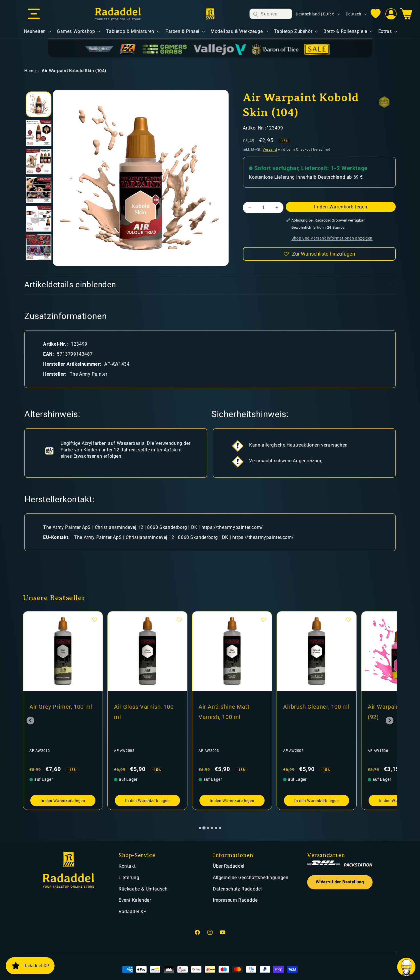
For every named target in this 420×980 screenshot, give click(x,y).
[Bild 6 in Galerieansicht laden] (38, 247)
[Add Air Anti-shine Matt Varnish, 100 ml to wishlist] (179, 619)
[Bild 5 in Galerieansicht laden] (38, 219)
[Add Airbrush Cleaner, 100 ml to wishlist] (264, 619)
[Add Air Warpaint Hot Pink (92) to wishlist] (348, 619)
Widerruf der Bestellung (340, 882)
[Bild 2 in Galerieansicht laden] (38, 133)
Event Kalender (135, 900)
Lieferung (129, 877)
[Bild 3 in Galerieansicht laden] (38, 161)
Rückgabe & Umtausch (143, 889)
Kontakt (127, 866)
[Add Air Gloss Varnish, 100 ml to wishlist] (94, 619)
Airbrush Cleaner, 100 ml (232, 706)
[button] (33, 14)
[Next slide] (389, 720)
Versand (270, 150)
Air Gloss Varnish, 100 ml (59, 711)
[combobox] (271, 14)
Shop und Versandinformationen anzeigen (332, 238)
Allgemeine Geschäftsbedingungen (251, 877)
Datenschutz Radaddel (237, 889)
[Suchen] (255, 14)
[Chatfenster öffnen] (406, 967)
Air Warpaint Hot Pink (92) (312, 711)
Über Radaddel (229, 866)
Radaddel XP (133, 911)
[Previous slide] (30, 720)
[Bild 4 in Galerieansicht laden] (38, 190)
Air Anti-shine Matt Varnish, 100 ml (139, 711)
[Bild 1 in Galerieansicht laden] (38, 104)
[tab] (200, 828)
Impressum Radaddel (236, 900)
